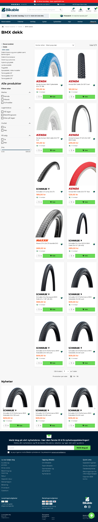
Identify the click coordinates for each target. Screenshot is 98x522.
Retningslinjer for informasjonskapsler (90, 473)
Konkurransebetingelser (90, 466)
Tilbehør (20, 22)
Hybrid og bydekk (7, 62)
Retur (3, 476)
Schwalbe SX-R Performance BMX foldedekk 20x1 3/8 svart (47, 352)
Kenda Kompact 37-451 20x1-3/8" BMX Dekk (80, 139)
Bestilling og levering (6, 472)
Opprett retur (6, 479)
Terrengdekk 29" (6, 78)
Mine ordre (5, 468)
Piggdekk (4, 68)
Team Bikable (47, 466)
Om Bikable (46, 463)
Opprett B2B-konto (88, 478)
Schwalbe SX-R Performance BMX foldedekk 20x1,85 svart (80, 298)
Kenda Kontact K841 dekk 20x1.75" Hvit (47, 139)
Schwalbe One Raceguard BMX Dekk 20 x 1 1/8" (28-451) (46, 298)
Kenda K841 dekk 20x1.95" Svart (79, 84)
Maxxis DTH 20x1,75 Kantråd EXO (47, 243)
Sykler (44, 22)
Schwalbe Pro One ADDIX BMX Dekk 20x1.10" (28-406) (79, 244)
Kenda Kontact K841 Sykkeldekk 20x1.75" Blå (47, 85)
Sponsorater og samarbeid (48, 470)
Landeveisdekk (6, 65)
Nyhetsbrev (46, 474)
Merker (80, 22)
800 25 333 (3, 516)
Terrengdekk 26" (6, 73)
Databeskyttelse (89, 468)
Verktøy (33, 22)
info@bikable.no (5, 517)
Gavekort (4, 490)
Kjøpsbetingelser (89, 463)
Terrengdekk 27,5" (7, 76)
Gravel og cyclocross (8, 60)
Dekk (5, 47)
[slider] (1, 150)
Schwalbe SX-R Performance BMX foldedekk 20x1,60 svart (80, 352)
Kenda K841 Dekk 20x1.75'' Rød (79, 192)
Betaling (4, 485)
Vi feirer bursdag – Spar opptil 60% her (50, 1)
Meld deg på (82, 448)
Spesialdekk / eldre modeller (10, 70)
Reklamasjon (6, 482)
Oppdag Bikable (48, 460)
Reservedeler (6, 22)
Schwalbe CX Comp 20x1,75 (45, 192)
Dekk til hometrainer (8, 57)
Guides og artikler (5, 464)
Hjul (69, 22)
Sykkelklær (57, 22)
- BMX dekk (5, 50)
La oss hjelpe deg (8, 460)
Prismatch (5, 488)
